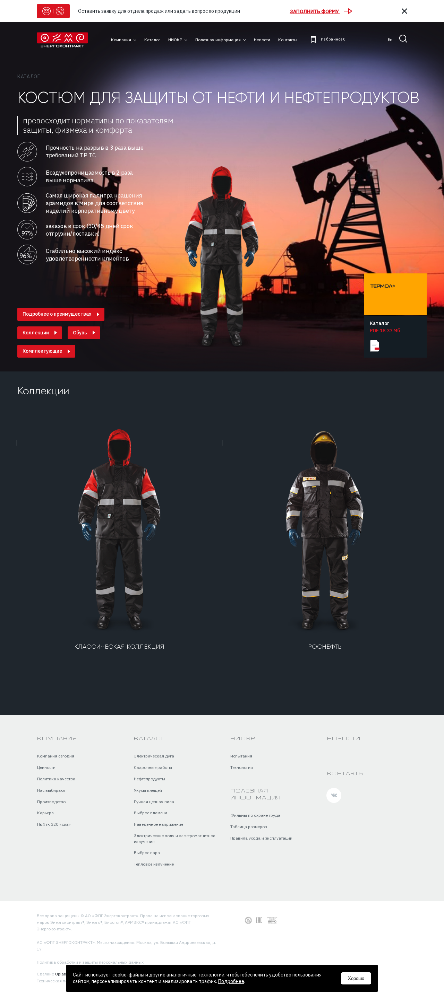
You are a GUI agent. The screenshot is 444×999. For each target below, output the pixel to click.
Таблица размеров (248, 826)
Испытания (241, 756)
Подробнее (231, 981)
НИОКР (242, 739)
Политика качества (56, 778)
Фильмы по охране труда (255, 815)
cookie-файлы (128, 975)
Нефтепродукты (149, 778)
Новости (344, 739)
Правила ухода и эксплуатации (261, 838)
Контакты (345, 774)
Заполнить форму (315, 11)
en (390, 39)
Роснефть (325, 647)
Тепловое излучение (154, 864)
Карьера (45, 812)
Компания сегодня (55, 756)
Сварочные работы (153, 767)
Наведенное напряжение (158, 824)
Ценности (46, 767)
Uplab (60, 973)
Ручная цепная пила (154, 801)
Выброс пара (147, 852)
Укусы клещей (148, 790)
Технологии (241, 767)
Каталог (28, 76)
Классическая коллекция (119, 647)
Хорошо (356, 978)
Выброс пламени (150, 812)
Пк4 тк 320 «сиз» (53, 824)
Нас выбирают (51, 790)
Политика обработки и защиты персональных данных (90, 962)
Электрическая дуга (154, 756)
